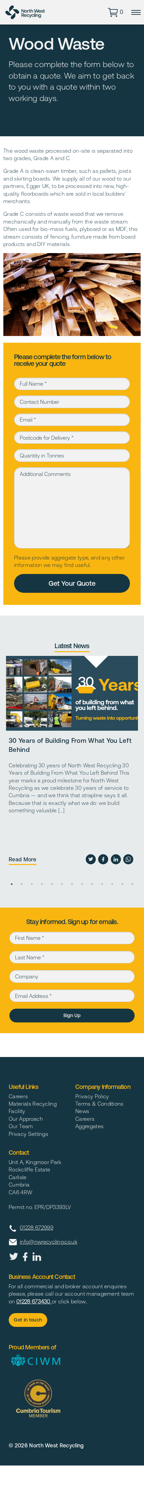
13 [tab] (132, 884)
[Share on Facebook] (103, 859)
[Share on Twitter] (91, 859)
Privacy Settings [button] (28, 1134)
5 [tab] (52, 884)
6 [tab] (62, 884)
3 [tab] (31, 884)
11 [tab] (112, 884)
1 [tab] (11, 884)
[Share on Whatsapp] (128, 859)
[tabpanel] (72, 763)
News (82, 1111)
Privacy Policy (92, 1096)
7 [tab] (72, 884)
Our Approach (26, 1119)
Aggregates (89, 1126)
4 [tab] (42, 884)
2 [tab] (21, 884)
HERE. (6, 1048)
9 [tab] (92, 884)
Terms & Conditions (99, 1104)
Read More (23, 859)
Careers (18, 1096)
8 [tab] (82, 884)
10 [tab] (102, 884)
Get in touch (28, 1320)
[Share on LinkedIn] (116, 859)
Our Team (21, 1126)
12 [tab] (122, 884)
